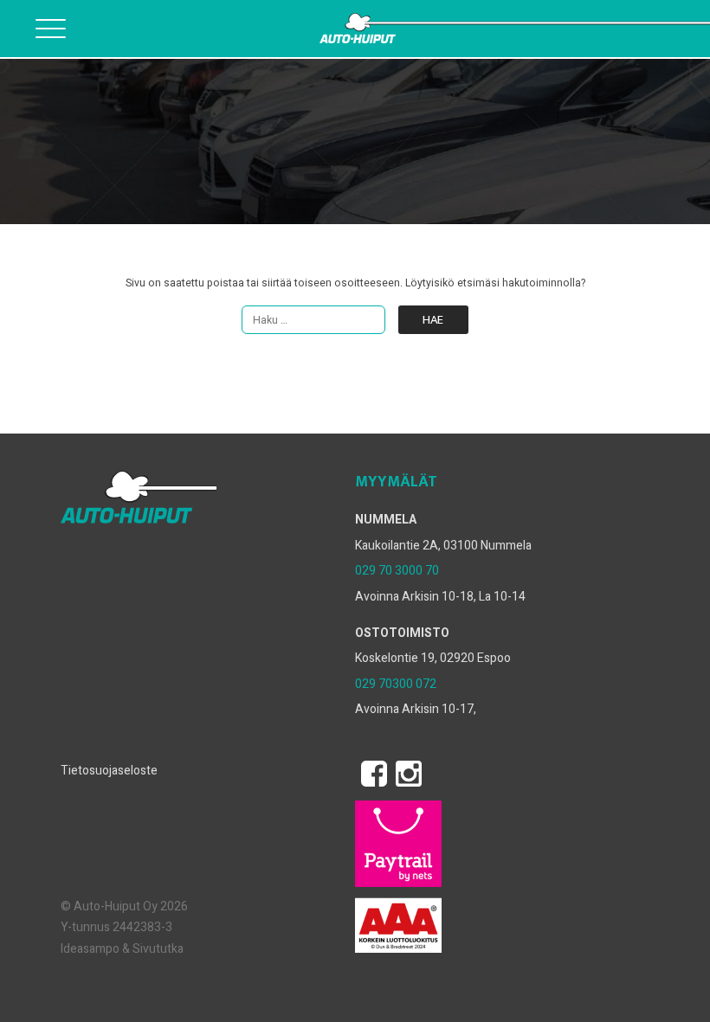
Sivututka (158, 949)
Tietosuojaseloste (109, 771)
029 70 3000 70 (397, 571)
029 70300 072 (395, 684)
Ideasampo (90, 949)
